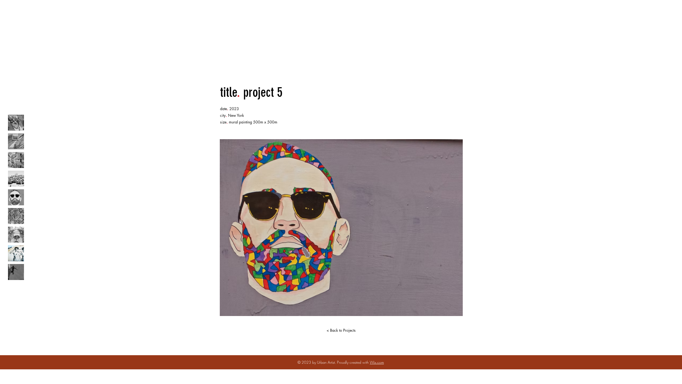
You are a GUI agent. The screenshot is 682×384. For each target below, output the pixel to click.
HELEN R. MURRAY (343, 18)
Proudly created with (353, 362)
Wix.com (377, 362)
